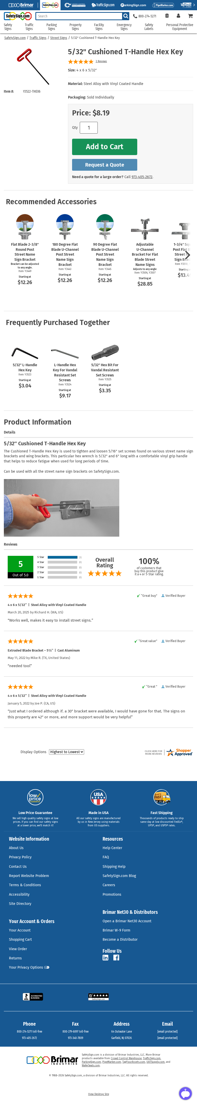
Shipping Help (114, 866)
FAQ (106, 857)
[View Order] (167, 16)
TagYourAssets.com (133, 1062)
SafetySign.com (15, 38)
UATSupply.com (155, 1062)
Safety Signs (8, 27)
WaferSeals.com (91, 1065)
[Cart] (190, 16)
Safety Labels (148, 27)
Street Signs (58, 38)
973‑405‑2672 (142, 177)
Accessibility (19, 894)
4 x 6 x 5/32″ (86, 70)
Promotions (112, 894)
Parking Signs (51, 27)
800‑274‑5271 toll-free (29, 1031)
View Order (18, 949)
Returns (15, 958)
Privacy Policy (20, 857)
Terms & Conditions (25, 885)
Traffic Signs (37, 38)
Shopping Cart (20, 939)
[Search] (125, 16)
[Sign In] (178, 16)
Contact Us (18, 866)
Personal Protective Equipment (179, 27)
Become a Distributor (120, 939)
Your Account (20, 930)
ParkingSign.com (91, 1062)
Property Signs (76, 27)
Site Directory (20, 904)
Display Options (33, 752)
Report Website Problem (29, 876)
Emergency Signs (124, 27)
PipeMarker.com (111, 1062)
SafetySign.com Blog (119, 876)
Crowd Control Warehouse (126, 1058)
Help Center (112, 848)
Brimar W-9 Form (116, 930)
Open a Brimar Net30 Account (127, 921)
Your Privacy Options (26, 967)
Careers (109, 885)
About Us (16, 848)
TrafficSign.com (152, 1058)
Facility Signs (99, 27)
